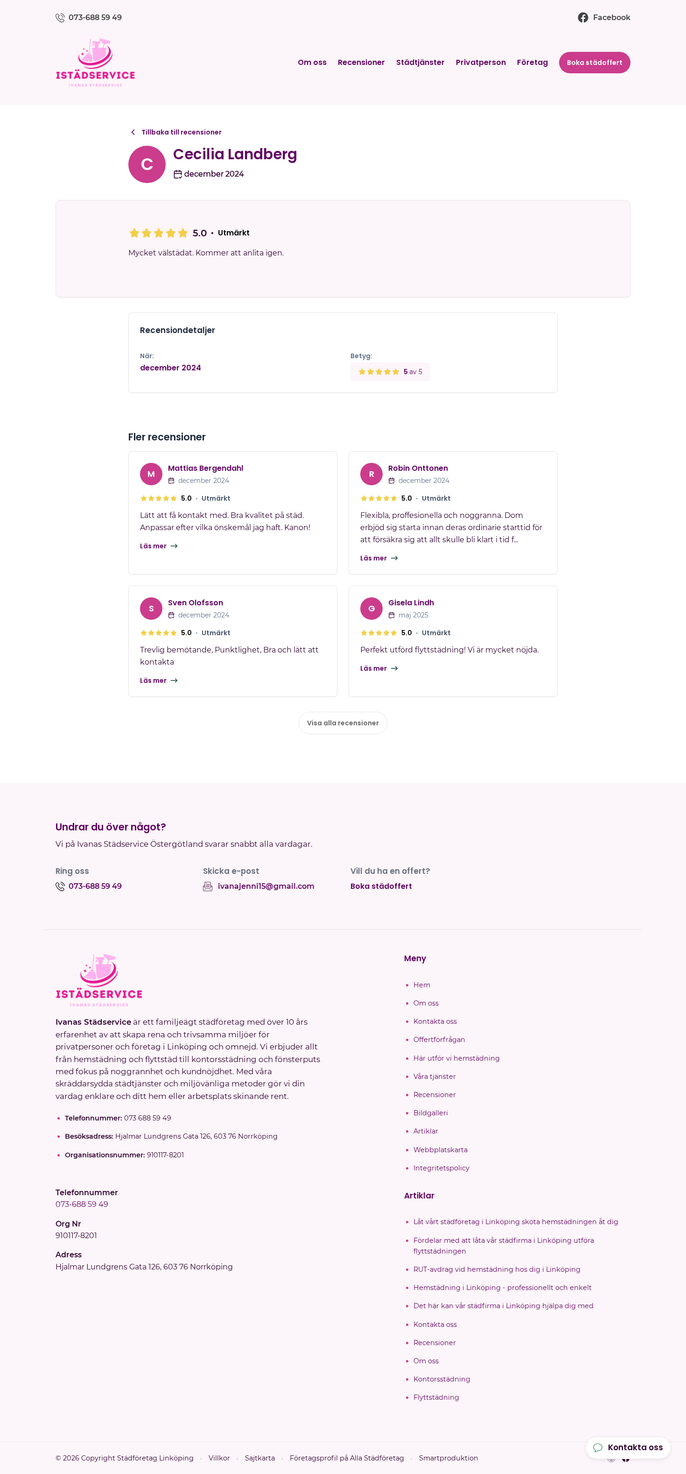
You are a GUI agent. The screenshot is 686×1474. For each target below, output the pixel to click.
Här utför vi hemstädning (456, 1058)
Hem (421, 985)
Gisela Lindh (411, 602)
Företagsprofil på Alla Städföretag (347, 1458)
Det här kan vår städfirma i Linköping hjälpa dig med (503, 1306)
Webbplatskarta (440, 1150)
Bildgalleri (430, 1113)
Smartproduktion (448, 1458)
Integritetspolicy (441, 1168)
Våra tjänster (434, 1076)
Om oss (312, 62)
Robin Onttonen (418, 468)
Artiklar (425, 1131)
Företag (532, 62)
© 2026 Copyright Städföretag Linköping (125, 1458)
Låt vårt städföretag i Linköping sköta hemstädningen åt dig (515, 1222)
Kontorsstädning (441, 1379)
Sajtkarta (260, 1458)
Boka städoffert (595, 62)
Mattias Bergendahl (205, 468)
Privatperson (481, 62)
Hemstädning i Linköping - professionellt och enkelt (502, 1287)
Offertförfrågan (439, 1039)
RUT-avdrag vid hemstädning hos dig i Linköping (497, 1269)
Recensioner (361, 62)
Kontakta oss (435, 1021)
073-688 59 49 (82, 1204)
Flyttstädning (436, 1397)
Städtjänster (420, 62)
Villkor (219, 1458)
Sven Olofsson (195, 602)
